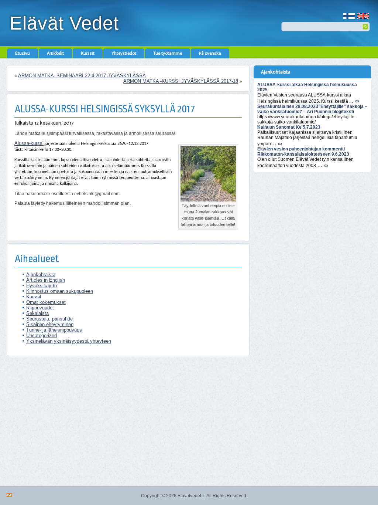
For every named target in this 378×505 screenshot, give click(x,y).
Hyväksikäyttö (41, 285)
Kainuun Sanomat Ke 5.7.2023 (288, 127)
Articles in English (45, 280)
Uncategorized (41, 335)
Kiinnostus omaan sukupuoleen (59, 291)
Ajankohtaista (40, 274)
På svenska (210, 53)
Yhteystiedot (123, 53)
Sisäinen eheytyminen (49, 324)
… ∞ (353, 101)
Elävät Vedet (64, 23)
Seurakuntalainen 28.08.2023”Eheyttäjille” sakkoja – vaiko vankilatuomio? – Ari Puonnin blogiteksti (312, 109)
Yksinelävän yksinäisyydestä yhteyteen (68, 341)
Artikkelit (55, 53)
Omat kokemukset (46, 302)
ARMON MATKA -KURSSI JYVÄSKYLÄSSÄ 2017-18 (180, 81)
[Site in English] (363, 13)
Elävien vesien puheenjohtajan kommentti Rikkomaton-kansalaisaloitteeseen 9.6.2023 (303, 151)
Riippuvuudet (40, 308)
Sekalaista (37, 313)
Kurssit (87, 53)
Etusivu (22, 53)
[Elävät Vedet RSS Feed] (9, 494)
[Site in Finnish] (349, 13)
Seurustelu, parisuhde (49, 319)
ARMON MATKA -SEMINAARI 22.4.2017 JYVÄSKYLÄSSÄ (82, 75)
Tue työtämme (167, 53)
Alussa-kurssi (29, 143)
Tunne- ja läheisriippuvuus (54, 330)
